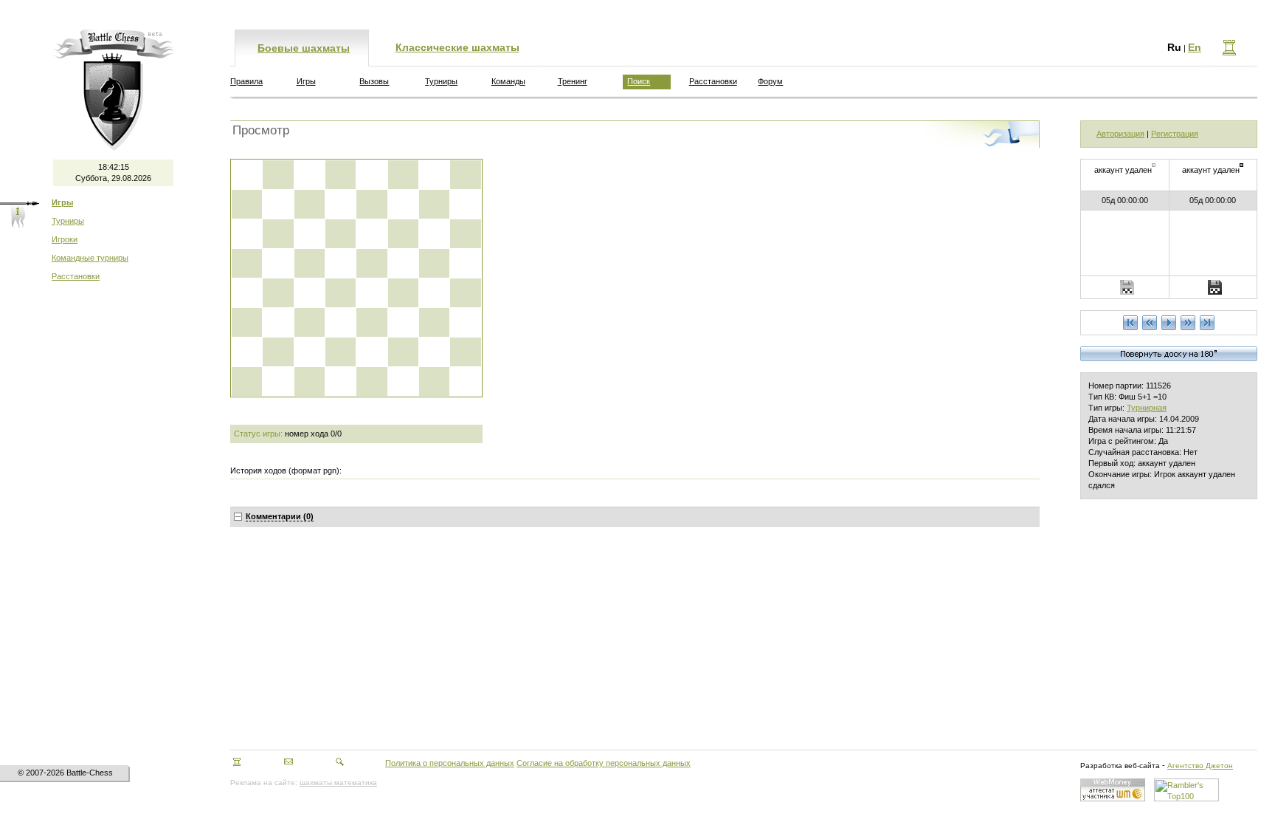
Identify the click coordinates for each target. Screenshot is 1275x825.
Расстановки (76, 276)
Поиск (638, 81)
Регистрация (1174, 133)
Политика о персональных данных (449, 763)
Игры (306, 81)
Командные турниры (90, 257)
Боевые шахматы (304, 48)
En (1194, 47)
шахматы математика (338, 782)
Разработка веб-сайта (1120, 765)
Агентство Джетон (1200, 765)
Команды (508, 81)
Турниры (68, 220)
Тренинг (572, 81)
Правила (246, 81)
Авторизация (1120, 133)
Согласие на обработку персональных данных (603, 763)
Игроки (64, 239)
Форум (770, 81)
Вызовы (374, 81)
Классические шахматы (457, 47)
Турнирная (1147, 407)
